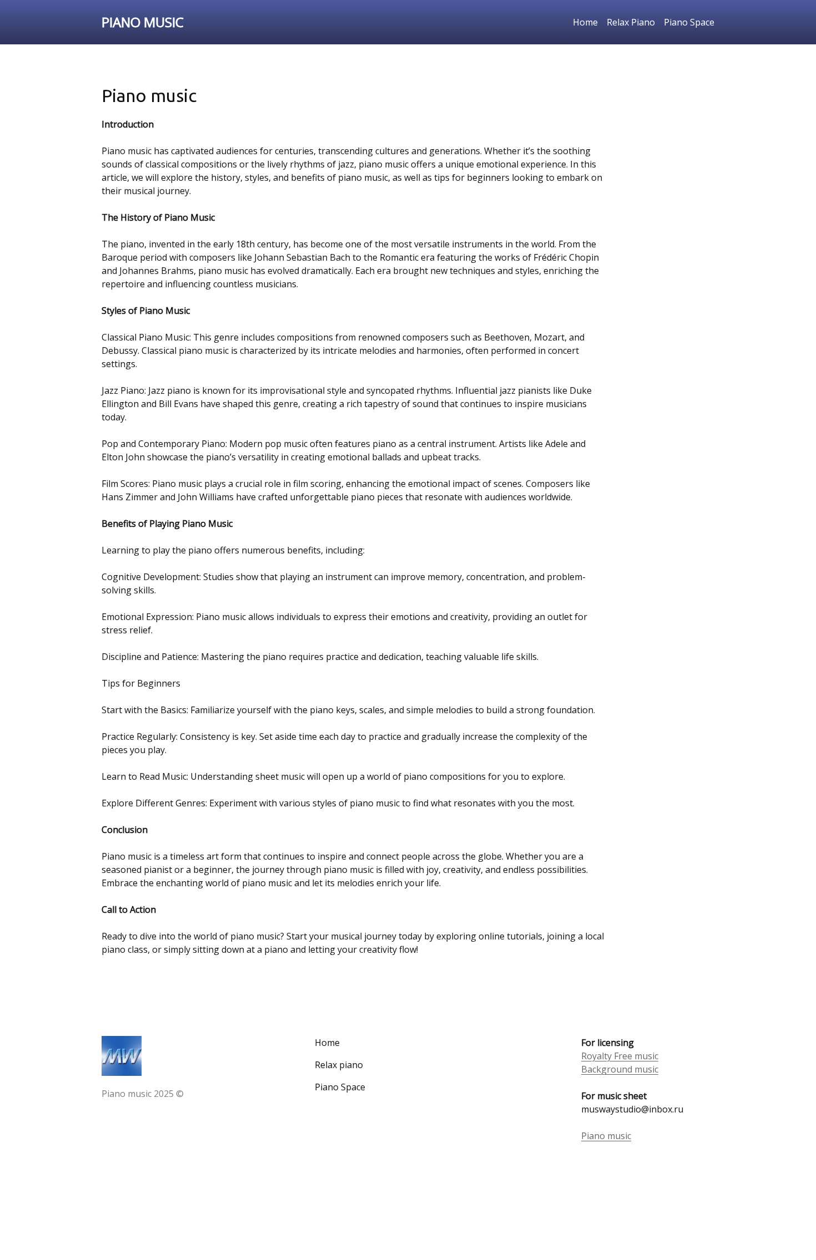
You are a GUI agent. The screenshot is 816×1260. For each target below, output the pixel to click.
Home (585, 22)
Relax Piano (631, 22)
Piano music (606, 1136)
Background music (619, 1069)
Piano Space (689, 22)
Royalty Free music (619, 1056)
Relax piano (339, 1065)
